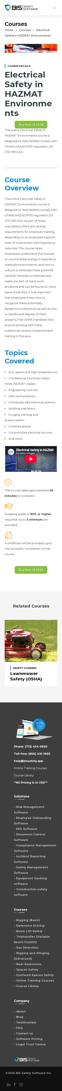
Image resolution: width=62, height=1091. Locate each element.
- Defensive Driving (29, 925)
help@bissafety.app (28, 761)
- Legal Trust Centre (30, 1044)
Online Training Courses (30, 768)
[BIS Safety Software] (21, 7)
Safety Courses (25, 668)
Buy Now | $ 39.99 (31, 124)
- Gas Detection (26, 947)
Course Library (24, 775)
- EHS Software (25, 829)
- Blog (18, 1017)
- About (20, 1011)
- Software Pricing (28, 1039)
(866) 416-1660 (39, 753)
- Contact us (23, 1033)
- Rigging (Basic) (27, 920)
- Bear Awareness (28, 964)
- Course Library (26, 986)
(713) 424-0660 (36, 746)
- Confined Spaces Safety (34, 975)
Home (9, 30)
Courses (25, 30)
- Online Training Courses (34, 980)
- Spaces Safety (26, 969)
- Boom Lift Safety (28, 931)
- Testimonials (25, 1022)
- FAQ (18, 1028)
